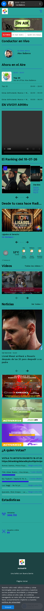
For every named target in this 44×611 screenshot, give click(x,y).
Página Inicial (22, 581)
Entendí (8, 607)
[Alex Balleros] (9, 54)
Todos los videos (32, 266)
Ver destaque (7, 237)
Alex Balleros (30, 80)
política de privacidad (11, 602)
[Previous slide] (17, 242)
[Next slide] (27, 242)
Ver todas (35, 304)
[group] (22, 282)
